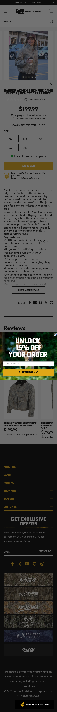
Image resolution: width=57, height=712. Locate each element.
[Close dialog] (55, 334)
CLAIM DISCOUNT (28, 372)
